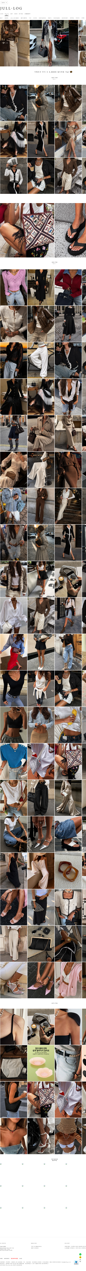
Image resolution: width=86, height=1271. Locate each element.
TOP (30, 18)
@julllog (54, 1160)
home (1, 1258)
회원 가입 (7, 13)
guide (20, 1258)
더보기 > (55, 79)
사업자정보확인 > (45, 1263)
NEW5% (6, 18)
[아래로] (80, 1261)
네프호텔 (72, 18)
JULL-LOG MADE (14, 18)
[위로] (80, 1259)
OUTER (35, 18)
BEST (1, 18)
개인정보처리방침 (14, 1258)
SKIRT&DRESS (42, 18)
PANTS (49, 18)
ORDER (15, 13)
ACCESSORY (65, 18)
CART (11, 13)
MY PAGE (21, 13)
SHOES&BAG (57, 18)
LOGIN (1, 13)
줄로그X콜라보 (24, 18)
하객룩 (83, 18)
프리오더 (77, 18)
